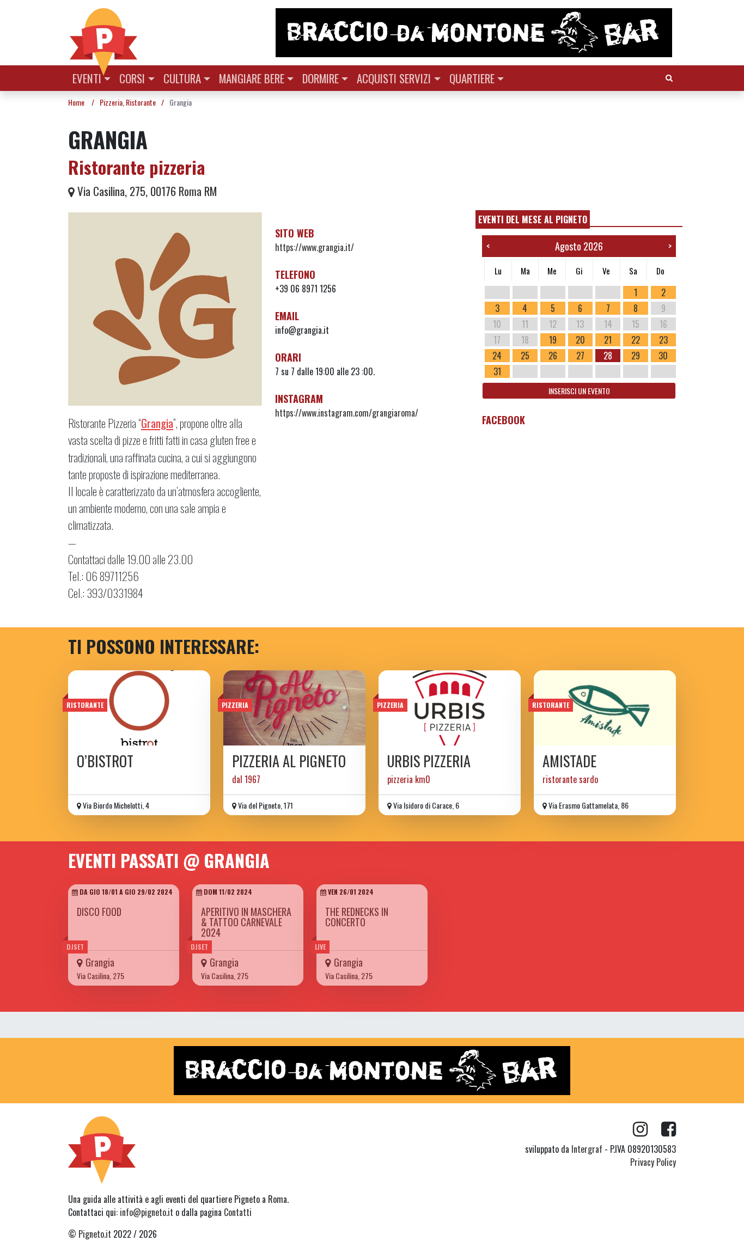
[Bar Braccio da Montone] (475, 32)
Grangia (100, 962)
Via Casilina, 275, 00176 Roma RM (146, 190)
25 (525, 355)
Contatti (238, 1212)
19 (553, 339)
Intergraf (586, 1149)
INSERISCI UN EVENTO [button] (579, 390)
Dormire (320, 78)
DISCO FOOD (99, 911)
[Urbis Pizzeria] (450, 707)
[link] (157, 422)
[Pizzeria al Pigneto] (294, 707)
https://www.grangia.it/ (314, 247)
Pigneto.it (94, 1233)
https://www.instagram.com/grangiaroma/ (346, 412)
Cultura (182, 78)
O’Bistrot (105, 761)
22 (635, 339)
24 (497, 355)
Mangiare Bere (251, 78)
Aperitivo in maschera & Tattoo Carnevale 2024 (246, 921)
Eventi (86, 78)
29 (635, 355)
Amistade (569, 761)
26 (552, 355)
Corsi (132, 78)
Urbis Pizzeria (429, 761)
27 (580, 355)
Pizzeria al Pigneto (289, 761)
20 (580, 339)
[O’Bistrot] (139, 707)
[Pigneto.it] (103, 32)
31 (497, 371)
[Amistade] (605, 707)
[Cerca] (669, 77)
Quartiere (472, 78)
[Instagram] (647, 1129)
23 (663, 339)
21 (608, 339)
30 (663, 355)
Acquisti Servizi (394, 78)
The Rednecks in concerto (356, 916)
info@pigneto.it (146, 1212)
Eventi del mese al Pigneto (532, 219)
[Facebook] (668, 1129)
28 (607, 355)
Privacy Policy (653, 1162)
